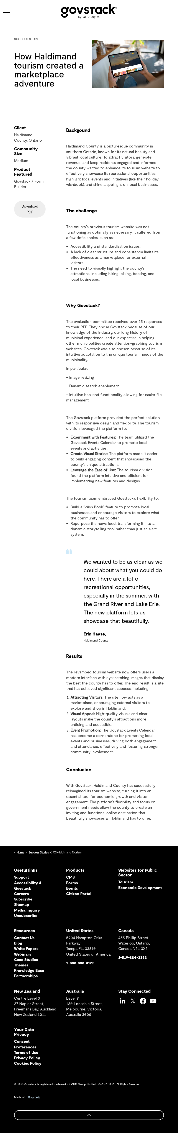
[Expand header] (6, 11)
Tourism (125, 881)
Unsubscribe (25, 915)
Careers (21, 893)
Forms (72, 882)
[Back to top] (89, 1115)
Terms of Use (26, 1052)
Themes (21, 965)
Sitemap (21, 904)
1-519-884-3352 (132, 957)
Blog (18, 943)
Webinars (22, 954)
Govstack (34, 1097)
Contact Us (24, 937)
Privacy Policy (27, 1057)
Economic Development (140, 887)
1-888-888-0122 (80, 962)
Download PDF (29, 209)
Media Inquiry (27, 910)
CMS (70, 877)
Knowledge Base (29, 970)
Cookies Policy (27, 1063)
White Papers (26, 948)
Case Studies (26, 959)
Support (21, 877)
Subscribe (23, 899)
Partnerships (26, 975)
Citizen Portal (78, 893)
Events (72, 888)
